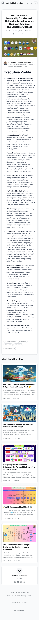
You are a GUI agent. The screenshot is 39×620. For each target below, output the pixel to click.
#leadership (22, 341)
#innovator (8, 345)
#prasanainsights (10, 341)
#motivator (18, 345)
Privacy (23, 596)
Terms (30, 596)
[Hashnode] (24, 582)
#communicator (10, 348)
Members (10, 596)
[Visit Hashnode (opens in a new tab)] (19, 610)
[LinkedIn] (32, 62)
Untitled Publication (14, 3)
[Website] (21, 582)
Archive (17, 596)
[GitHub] (15, 582)
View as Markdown (20, 34)
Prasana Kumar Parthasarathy (19, 62)
